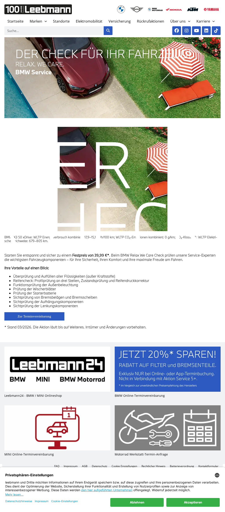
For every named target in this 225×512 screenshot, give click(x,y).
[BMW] (121, 9)
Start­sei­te (15, 21)
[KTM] (192, 9)
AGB (84, 466)
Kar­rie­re (203, 21)
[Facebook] (176, 30)
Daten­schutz (99, 466)
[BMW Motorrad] (155, 9)
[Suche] (108, 30)
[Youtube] (196, 30)
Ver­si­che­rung (120, 21)
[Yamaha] (211, 9)
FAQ (56, 466)
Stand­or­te (61, 21)
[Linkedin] (206, 30)
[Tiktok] (216, 30)
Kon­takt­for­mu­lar (208, 466)
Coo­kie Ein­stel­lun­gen (124, 466)
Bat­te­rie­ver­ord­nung (182, 466)
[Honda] (174, 9)
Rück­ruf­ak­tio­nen (150, 21)
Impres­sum (71, 466)
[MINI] (136, 9)
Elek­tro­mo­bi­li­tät (89, 21)
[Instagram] (186, 30)
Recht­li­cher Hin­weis (153, 466)
